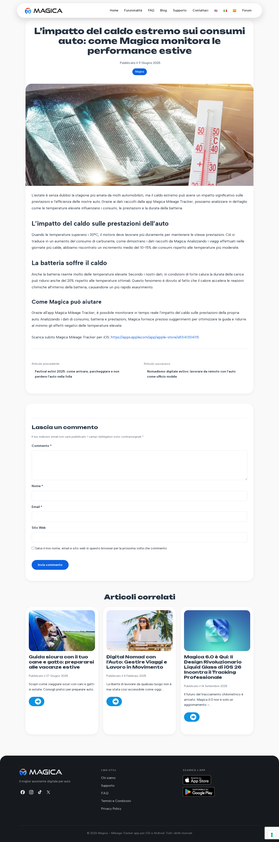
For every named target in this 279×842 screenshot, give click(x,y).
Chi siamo (108, 778)
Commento (42, 446)
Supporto (179, 10)
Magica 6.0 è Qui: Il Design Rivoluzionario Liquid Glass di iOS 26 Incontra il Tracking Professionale (213, 667)
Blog (163, 10)
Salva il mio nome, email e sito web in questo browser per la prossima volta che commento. (101, 548)
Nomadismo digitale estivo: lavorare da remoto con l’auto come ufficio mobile (191, 374)
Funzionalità (133, 10)
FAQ (151, 10)
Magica (139, 71)
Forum (246, 10)
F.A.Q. (105, 793)
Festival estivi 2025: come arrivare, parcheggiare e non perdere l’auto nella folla (77, 374)
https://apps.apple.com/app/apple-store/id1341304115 (155, 337)
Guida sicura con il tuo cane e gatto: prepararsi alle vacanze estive (61, 662)
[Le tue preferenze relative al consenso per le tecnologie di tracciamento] (272, 835)
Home (114, 10)
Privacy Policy (111, 809)
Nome (37, 486)
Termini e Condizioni (116, 801)
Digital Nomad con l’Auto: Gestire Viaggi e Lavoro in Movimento (136, 662)
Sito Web (39, 528)
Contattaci (200, 10)
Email (37, 507)
